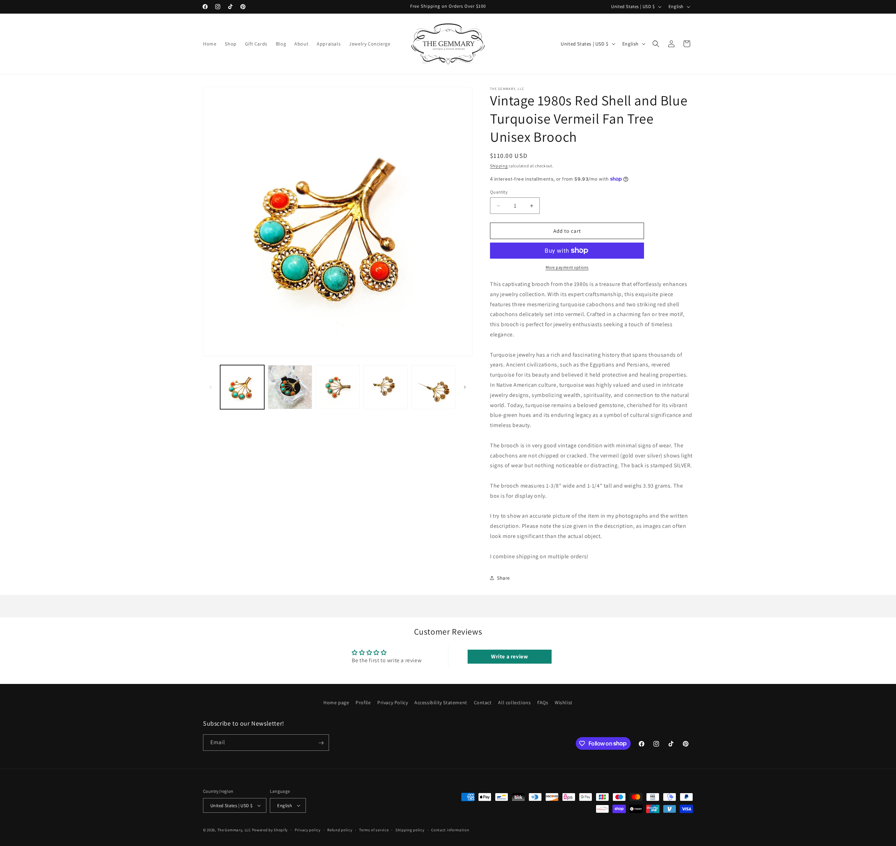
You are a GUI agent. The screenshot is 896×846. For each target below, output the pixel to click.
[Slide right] (464, 387)
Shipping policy (410, 829)
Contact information (450, 829)
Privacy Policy (392, 702)
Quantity (498, 192)
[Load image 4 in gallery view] (385, 387)
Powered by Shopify (270, 829)
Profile (363, 702)
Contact (483, 702)
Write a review (509, 656)
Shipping (499, 165)
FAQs (542, 702)
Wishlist (564, 702)
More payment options (567, 267)
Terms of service (373, 829)
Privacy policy (308, 829)
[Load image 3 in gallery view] (338, 387)
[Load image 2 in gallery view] (290, 387)
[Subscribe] (321, 743)
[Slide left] (210, 387)
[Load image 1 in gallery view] (242, 387)
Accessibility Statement (440, 702)
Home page (336, 702)
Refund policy (339, 829)
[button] (656, 43)
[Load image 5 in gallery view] (433, 387)
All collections (514, 702)
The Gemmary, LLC (234, 829)
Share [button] (503, 578)
